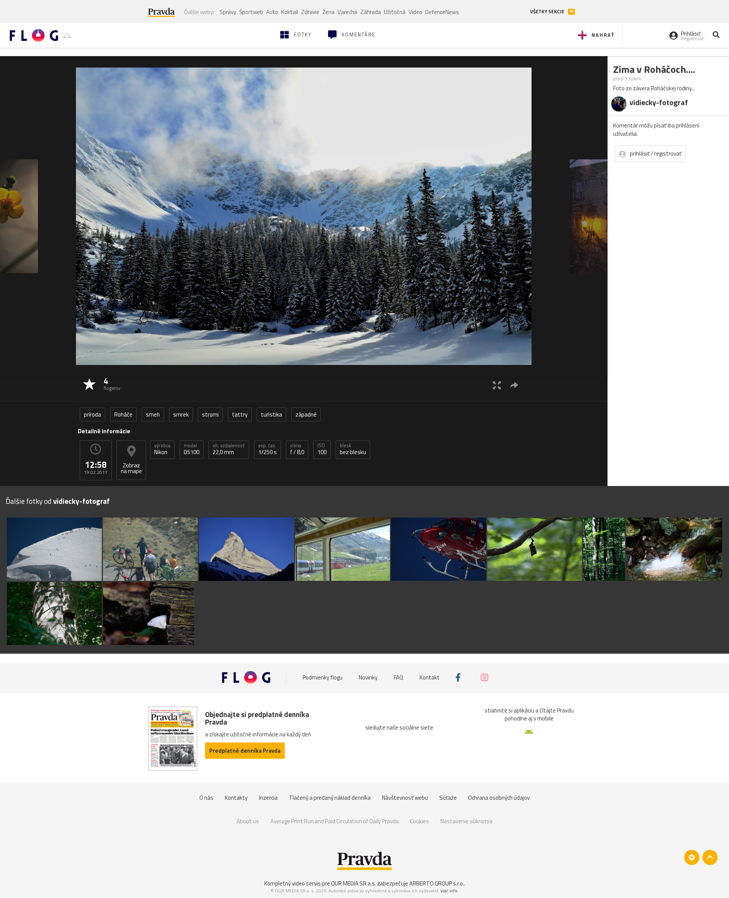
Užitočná (395, 12)
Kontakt (430, 677)
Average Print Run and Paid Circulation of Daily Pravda (334, 821)
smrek (181, 414)
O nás (206, 798)
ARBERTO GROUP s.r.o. (436, 883)
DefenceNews (442, 12)
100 (322, 449)
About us (248, 821)
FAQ (398, 677)
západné (306, 414)
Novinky (368, 677)
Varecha (347, 12)
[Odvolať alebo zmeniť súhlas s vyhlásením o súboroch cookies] (691, 857)
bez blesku (353, 449)
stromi (210, 414)
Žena (328, 12)
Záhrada (370, 12)
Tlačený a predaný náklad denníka (330, 798)
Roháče (123, 414)
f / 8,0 (297, 449)
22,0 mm (229, 449)
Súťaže (448, 798)
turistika (271, 414)
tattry (240, 414)
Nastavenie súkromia (466, 821)
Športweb (251, 12)
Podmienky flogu (322, 677)
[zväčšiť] (497, 385)
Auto (272, 12)
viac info (449, 890)
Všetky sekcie (547, 11)
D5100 (191, 449)
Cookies (419, 821)
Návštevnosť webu (405, 798)
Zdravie (310, 12)
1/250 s (267, 449)
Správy (227, 12)
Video (415, 12)
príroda (92, 414)
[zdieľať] (514, 385)
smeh (153, 414)
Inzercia (268, 798)
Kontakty (236, 798)
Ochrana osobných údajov (499, 798)
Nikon (162, 449)
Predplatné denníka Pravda (245, 750)
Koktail (289, 12)
